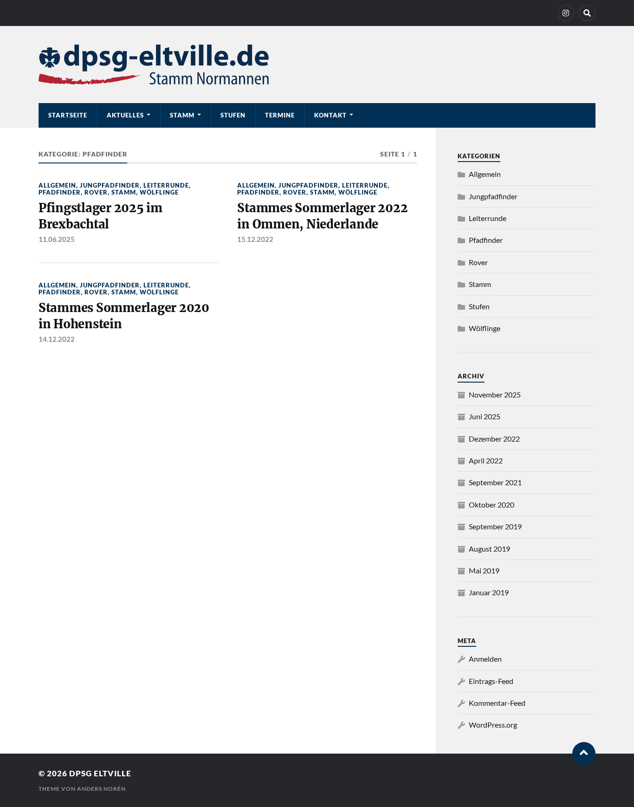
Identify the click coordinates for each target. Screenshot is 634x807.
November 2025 (495, 394)
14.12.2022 (57, 339)
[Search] (587, 13)
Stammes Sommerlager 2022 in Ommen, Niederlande (322, 216)
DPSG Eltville (100, 773)
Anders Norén (101, 788)
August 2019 (489, 548)
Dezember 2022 (494, 438)
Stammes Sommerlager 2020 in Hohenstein (124, 315)
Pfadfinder (60, 192)
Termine (280, 115)
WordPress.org (493, 724)
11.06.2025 (57, 239)
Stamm (182, 115)
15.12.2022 (255, 239)
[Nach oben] (583, 753)
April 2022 (486, 460)
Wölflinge (159, 192)
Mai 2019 (484, 570)
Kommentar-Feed (497, 702)
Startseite (67, 115)
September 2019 (495, 526)
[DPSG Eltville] (317, 65)
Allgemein (57, 185)
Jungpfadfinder (110, 185)
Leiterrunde (166, 185)
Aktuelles (125, 115)
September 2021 (495, 482)
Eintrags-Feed (491, 681)
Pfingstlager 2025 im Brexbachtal (100, 216)
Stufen (233, 115)
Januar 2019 (489, 592)
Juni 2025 (484, 416)
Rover (96, 192)
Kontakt (330, 115)
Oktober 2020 (491, 504)
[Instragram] (565, 13)
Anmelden (485, 658)
